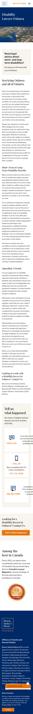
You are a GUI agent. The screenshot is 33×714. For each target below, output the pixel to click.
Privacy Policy (6, 705)
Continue (8, 709)
